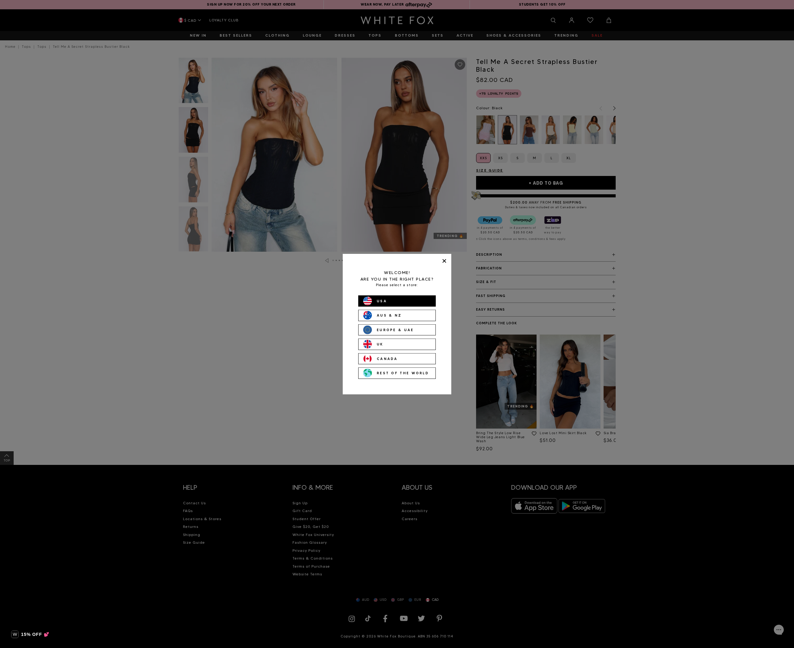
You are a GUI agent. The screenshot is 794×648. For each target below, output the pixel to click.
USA (382, 301)
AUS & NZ (389, 315)
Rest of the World (403, 373)
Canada (387, 358)
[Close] (444, 261)
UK (380, 344)
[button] (30, 634)
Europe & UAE (395, 329)
